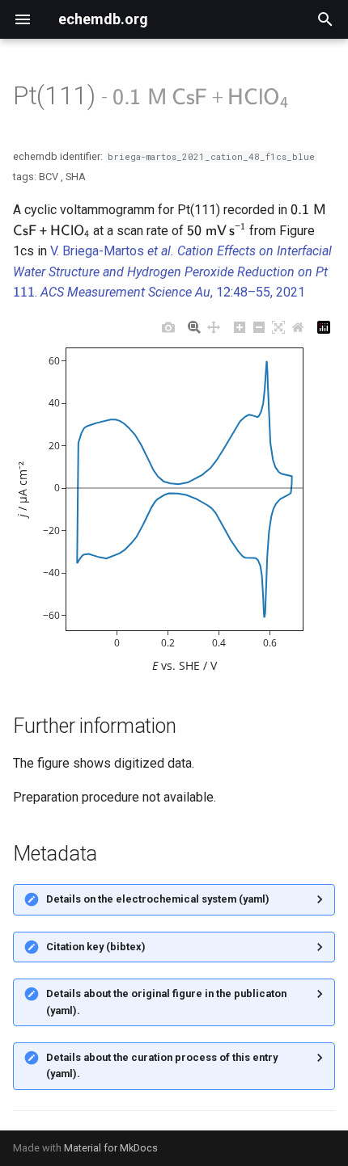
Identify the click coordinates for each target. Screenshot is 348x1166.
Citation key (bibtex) (96, 947)
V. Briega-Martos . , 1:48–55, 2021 (172, 271)
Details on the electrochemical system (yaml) (157, 899)
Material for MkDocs (111, 1148)
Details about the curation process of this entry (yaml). (162, 1065)
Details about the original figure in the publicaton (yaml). (166, 1001)
